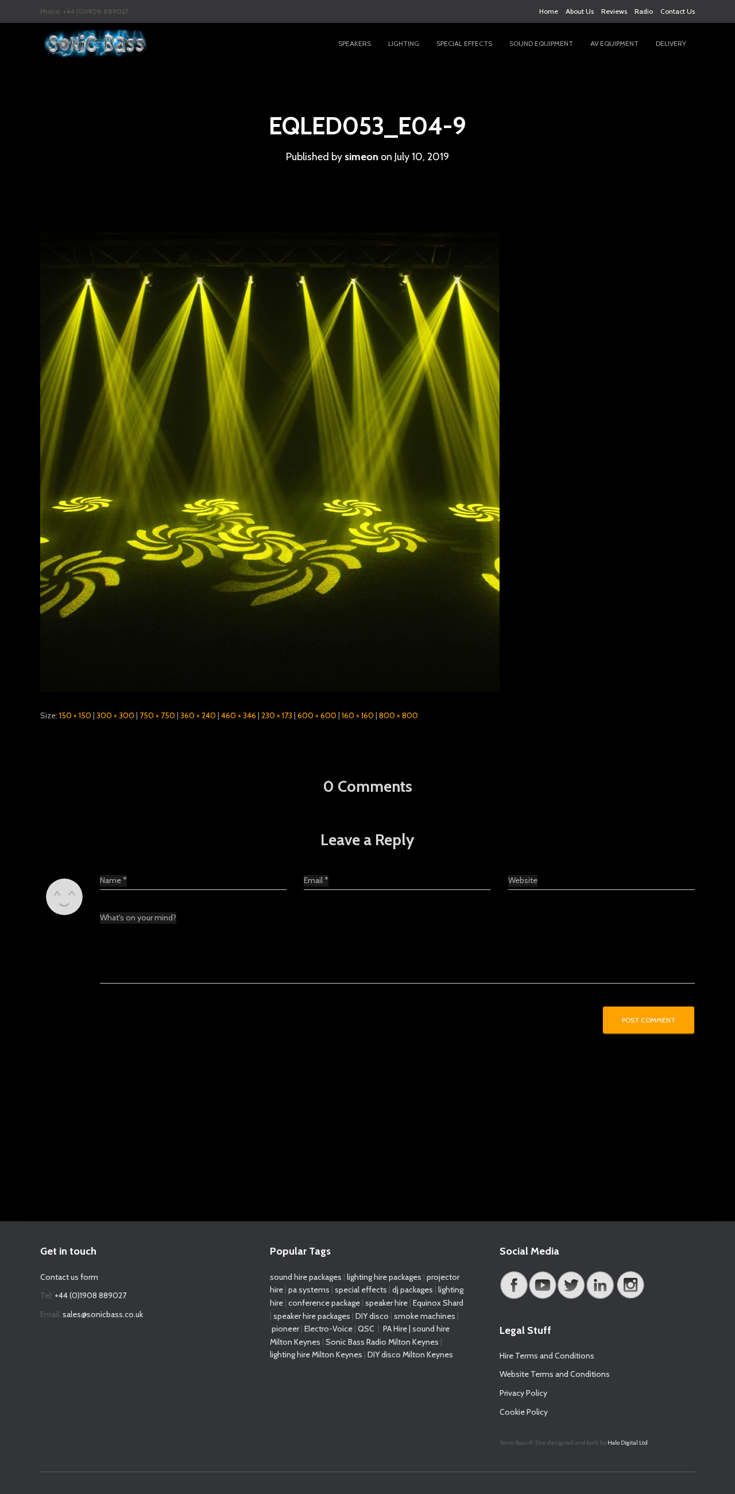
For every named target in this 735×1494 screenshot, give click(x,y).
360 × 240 (198, 715)
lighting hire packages (384, 1277)
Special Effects (464, 43)
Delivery (671, 43)
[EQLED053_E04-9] (270, 461)
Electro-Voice (328, 1328)
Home (548, 11)
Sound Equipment (541, 43)
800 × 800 (398, 715)
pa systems (309, 1289)
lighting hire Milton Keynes (316, 1354)
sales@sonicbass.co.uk (103, 1314)
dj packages (412, 1289)
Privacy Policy (523, 1393)
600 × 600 (316, 715)
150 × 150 (75, 715)
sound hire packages (306, 1277)
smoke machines (424, 1316)
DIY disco (372, 1316)
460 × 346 (238, 715)
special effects (361, 1289)
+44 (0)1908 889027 (90, 1295)
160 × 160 (358, 715)
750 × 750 (157, 715)
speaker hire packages (311, 1316)
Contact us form (69, 1277)
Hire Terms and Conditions (547, 1355)
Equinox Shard (438, 1303)
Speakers (354, 43)
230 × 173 (276, 715)
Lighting (403, 43)
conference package (324, 1303)
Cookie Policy (524, 1412)
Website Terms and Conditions (555, 1374)
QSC (366, 1328)
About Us (580, 11)
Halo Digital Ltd (628, 1442)
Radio (644, 11)
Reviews (614, 11)
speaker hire (386, 1303)
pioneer (285, 1328)
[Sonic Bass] (96, 43)
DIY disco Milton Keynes (410, 1354)
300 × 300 (115, 715)
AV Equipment (614, 43)
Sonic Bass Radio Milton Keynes (382, 1342)
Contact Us (677, 11)
